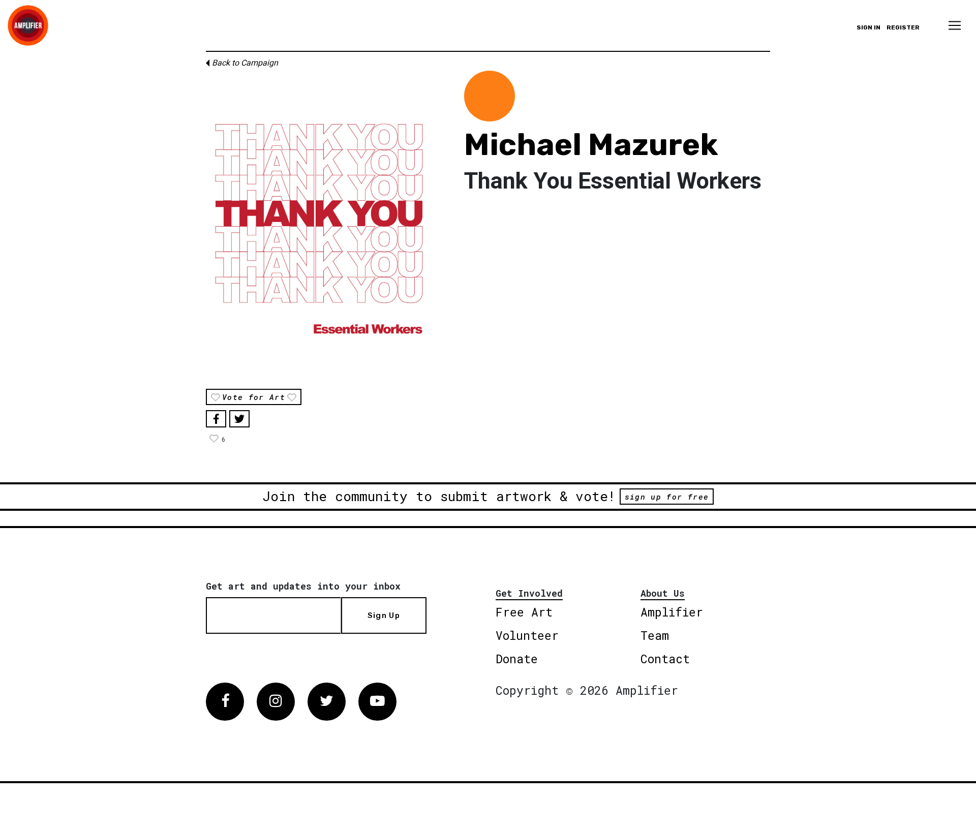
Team (654, 635)
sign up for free (667, 496)
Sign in (868, 27)
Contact (665, 658)
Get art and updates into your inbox (303, 586)
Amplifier (671, 612)
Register (903, 27)
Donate (517, 658)
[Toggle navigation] (954, 25)
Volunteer (527, 635)
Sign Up (384, 615)
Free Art (524, 612)
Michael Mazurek (591, 145)
